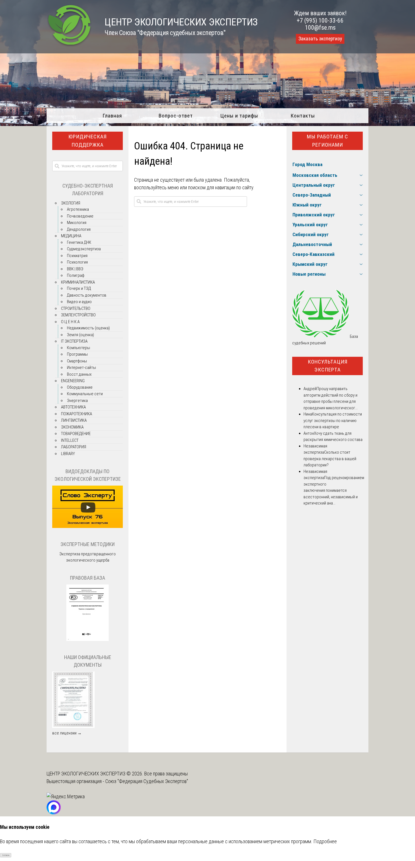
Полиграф (75, 275)
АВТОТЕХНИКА (73, 407)
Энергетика (77, 400)
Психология (77, 262)
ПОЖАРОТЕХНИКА (76, 413)
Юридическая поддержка (87, 140)
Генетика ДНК (79, 242)
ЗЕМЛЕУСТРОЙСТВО (78, 315)
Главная (112, 115)
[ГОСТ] (87, 639)
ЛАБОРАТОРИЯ (73, 446)
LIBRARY (68, 453)
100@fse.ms (320, 27)
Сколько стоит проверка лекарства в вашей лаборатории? (329, 459)
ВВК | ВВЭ (75, 268)
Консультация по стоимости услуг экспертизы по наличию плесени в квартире (332, 420)
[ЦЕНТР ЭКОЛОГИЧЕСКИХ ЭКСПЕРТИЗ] (69, 45)
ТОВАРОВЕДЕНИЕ (76, 433)
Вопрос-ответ (176, 115)
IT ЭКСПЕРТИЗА (74, 341)
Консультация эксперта (328, 365)
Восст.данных (79, 374)
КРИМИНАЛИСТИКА (78, 282)
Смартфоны (77, 361)
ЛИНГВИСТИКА (74, 420)
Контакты (302, 115)
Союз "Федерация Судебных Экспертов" (146, 781)
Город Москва (307, 164)
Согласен (5, 855)
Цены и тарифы (239, 115)
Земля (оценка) (80, 334)
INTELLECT (69, 440)
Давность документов (86, 295)
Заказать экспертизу (320, 39)
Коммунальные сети (85, 393)
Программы (77, 354)
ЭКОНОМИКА (72, 427)
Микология (76, 222)
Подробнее (325, 841)
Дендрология (79, 229)
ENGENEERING (73, 380)
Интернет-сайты (81, 367)
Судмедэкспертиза (84, 248)
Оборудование (80, 387)
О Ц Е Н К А (70, 321)
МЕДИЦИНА (71, 235)
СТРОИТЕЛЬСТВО (75, 308)
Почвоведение (80, 216)
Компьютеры (78, 347)
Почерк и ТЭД (79, 288)
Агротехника (78, 209)
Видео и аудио (79, 301)
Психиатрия (77, 255)
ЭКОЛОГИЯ (70, 203)
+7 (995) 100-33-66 (320, 20)
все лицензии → (67, 733)
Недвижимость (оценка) (88, 328)
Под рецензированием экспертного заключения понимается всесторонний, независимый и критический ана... (333, 490)
